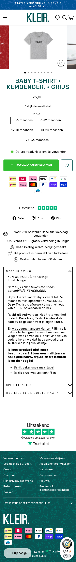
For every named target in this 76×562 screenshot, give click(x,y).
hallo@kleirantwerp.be (26, 357)
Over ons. (9, 475)
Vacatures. (47, 469)
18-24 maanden (52, 130)
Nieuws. (45, 480)
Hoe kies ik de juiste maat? (32, 393)
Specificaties (19, 385)
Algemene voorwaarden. (56, 463)
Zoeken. (8, 492)
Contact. (9, 469)
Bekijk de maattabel (38, 106)
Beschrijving (18, 271)
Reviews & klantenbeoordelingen (54, 488)
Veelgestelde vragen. (17, 463)
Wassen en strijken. (52, 458)
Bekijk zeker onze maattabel (34, 367)
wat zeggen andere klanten (31, 328)
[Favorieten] (57, 17)
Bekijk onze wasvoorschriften (35, 373)
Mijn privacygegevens (18, 480)
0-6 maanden (23, 120)
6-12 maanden (51, 120)
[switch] (67, 556)
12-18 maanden (22, 130)
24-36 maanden (37, 140)
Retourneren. (12, 486)
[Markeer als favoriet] (67, 165)
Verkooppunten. (14, 458)
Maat (38, 113)
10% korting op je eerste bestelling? (26, 503)
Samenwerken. (49, 475)
